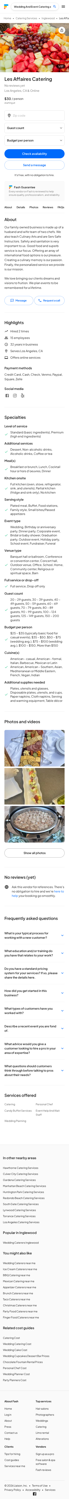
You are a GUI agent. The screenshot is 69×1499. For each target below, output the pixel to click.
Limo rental (42, 1432)
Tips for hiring (12, 1453)
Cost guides (11, 1460)
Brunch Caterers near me (18, 1293)
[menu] (6, 6)
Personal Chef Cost (14, 1368)
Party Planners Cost (14, 1380)
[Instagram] (15, 395)
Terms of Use (40, 1485)
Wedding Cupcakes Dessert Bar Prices (26, 1356)
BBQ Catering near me (16, 1275)
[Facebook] (7, 395)
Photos (33, 207)
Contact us (10, 1432)
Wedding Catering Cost (17, 1343)
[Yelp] (22, 395)
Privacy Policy (12, 1489)
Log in (7, 1414)
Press (7, 1426)
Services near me (14, 1466)
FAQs (61, 207)
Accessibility (32, 1489)
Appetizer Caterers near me (19, 1287)
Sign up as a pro (45, 1453)
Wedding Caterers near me (19, 1263)
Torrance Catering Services (19, 1216)
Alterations (42, 1438)
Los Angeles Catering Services (21, 1222)
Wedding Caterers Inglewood (21, 1242)
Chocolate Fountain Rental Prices (23, 1362)
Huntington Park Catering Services (23, 1192)
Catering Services (26, 18)
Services (50, 1489)
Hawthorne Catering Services (20, 1167)
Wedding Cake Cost (15, 1349)
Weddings (42, 1420)
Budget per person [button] (20, 140)
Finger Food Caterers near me (21, 1317)
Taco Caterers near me (16, 1299)
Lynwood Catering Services (19, 1210)
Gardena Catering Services (19, 1179)
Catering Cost (11, 1337)
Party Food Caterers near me (20, 1311)
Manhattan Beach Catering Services (24, 1186)
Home (7, 18)
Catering (41, 1426)
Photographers (45, 1414)
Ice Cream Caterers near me (20, 1269)
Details (21, 207)
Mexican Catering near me (18, 1281)
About (8, 207)
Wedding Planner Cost (16, 1374)
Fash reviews (43, 1469)
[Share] (61, 30)
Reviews (48, 207)
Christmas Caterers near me (20, 1305)
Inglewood (48, 18)
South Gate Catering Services (21, 1204)
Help (7, 1438)
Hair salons (42, 1408)
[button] (34, 935)
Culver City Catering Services (20, 1173)
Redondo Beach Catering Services (24, 1198)
